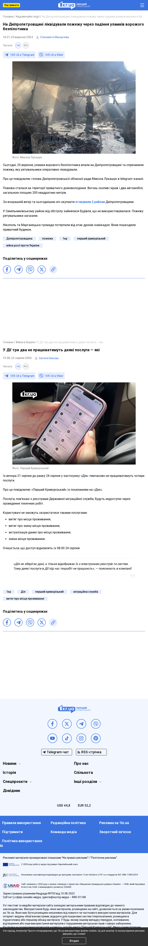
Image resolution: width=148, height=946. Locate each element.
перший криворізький (91, 238)
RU (26, 45)
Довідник (11, 790)
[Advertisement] (74, 309)
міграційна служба (85, 591)
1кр (65, 238)
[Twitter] (42, 269)
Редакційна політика (68, 823)
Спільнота (83, 772)
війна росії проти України (22, 245)
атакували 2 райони (90, 202)
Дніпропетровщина (19, 238)
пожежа (47, 238)
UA (18, 45)
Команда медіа (64, 832)
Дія (23, 591)
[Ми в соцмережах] (52, 724)
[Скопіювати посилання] (53, 269)
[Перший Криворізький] (74, 5)
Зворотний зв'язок (115, 832)
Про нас (81, 763)
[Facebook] (7, 269)
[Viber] (30, 269)
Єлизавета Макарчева (54, 37)
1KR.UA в (22, 54)
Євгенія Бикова (49, 358)
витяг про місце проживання (25, 598)
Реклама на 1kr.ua (114, 823)
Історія (9, 772)
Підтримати (11, 5)
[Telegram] (18, 269)
